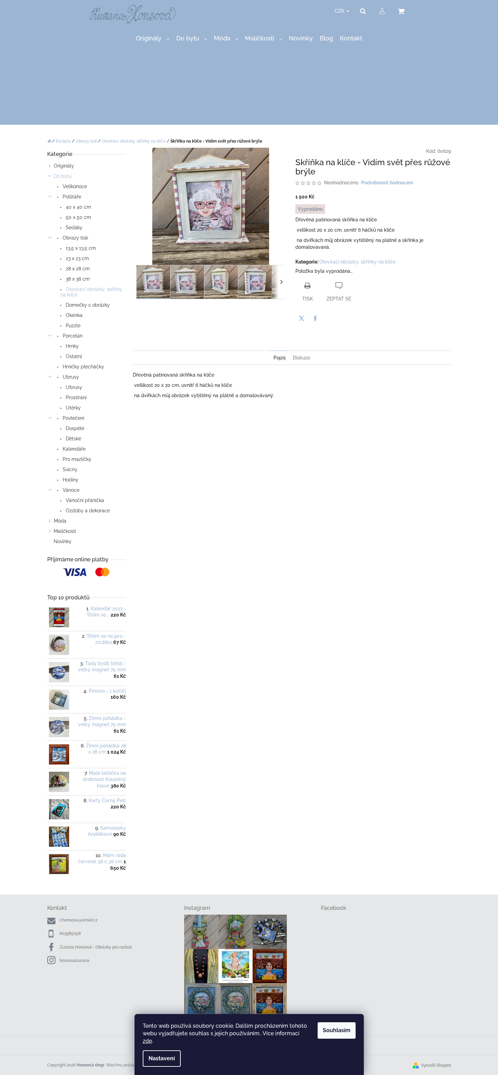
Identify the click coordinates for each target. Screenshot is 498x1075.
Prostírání (75, 397)
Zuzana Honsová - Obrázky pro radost (96, 947)
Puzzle (72, 325)
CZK (340, 11)
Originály (64, 166)
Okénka (73, 315)
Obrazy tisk (74, 238)
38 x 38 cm (77, 279)
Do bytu (63, 176)
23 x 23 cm (76, 258)
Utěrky (72, 408)
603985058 (70, 933)
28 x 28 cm (77, 268)
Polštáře (71, 196)
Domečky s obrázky (87, 305)
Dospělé (74, 428)
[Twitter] (301, 318)
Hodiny (69, 479)
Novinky (63, 541)
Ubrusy (70, 377)
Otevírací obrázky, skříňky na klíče (91, 291)
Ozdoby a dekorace (87, 510)
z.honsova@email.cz (79, 920)
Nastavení (162, 1058)
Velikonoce (74, 186)
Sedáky (73, 227)
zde (147, 1041)
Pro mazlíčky (76, 459)
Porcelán (71, 336)
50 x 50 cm (77, 217)
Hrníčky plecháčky (82, 366)
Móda (60, 521)
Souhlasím (336, 1030)
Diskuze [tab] (301, 358)
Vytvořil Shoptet (436, 1065)
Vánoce (70, 490)
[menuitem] (152, 38)
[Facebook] (315, 318)
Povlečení (72, 418)
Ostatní (73, 356)
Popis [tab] (279, 358)
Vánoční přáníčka (84, 500)
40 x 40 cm (77, 207)
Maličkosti (65, 531)
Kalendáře (73, 449)
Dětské (72, 438)
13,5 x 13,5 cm (80, 248)
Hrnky (71, 346)
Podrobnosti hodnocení (387, 182)
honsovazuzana (74, 960)
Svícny (69, 469)
